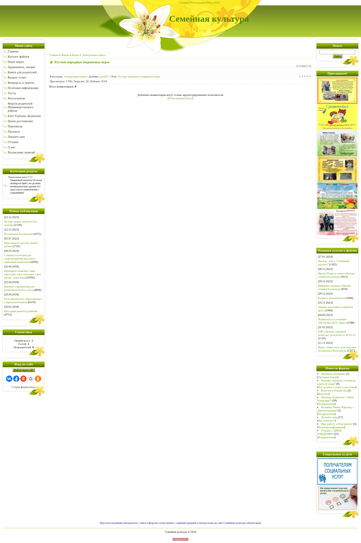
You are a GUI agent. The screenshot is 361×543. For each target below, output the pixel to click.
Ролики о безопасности (331, 298)
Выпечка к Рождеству (334, 390)
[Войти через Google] (30, 378)
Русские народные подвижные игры (139, 76)
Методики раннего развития (20, 311)
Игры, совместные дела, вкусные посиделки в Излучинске (337, 349)
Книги (75, 55)
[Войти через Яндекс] (23, 379)
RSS (217, 2)
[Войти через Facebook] (16, 379)
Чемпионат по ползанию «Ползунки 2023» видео (332, 321)
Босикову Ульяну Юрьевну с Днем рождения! (335, 409)
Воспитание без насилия (18, 233)
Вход (210, 2)
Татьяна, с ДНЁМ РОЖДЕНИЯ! (329, 432)
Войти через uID (23, 370)
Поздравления (326, 403)
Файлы (65, 55)
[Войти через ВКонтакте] (9, 379)
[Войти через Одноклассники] (38, 379)
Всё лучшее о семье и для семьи (337, 387)
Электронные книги (18, 177)
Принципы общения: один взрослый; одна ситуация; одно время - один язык (22, 274)
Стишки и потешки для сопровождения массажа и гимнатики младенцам (19, 258)
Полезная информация (331, 427)
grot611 (104, 76)
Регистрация (198, 2)
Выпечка (323, 393)
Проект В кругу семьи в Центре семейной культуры (336, 275)
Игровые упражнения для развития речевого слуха (19, 288)
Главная (184, 2)
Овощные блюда (327, 377)
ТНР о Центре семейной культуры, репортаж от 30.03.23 (337, 333)
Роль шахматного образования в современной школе (23, 300)
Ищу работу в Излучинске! (337, 423)
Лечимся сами (329, 417)
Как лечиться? (326, 420)
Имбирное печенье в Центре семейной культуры (334, 287)
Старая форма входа (24, 387)
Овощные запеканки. (333, 373)
